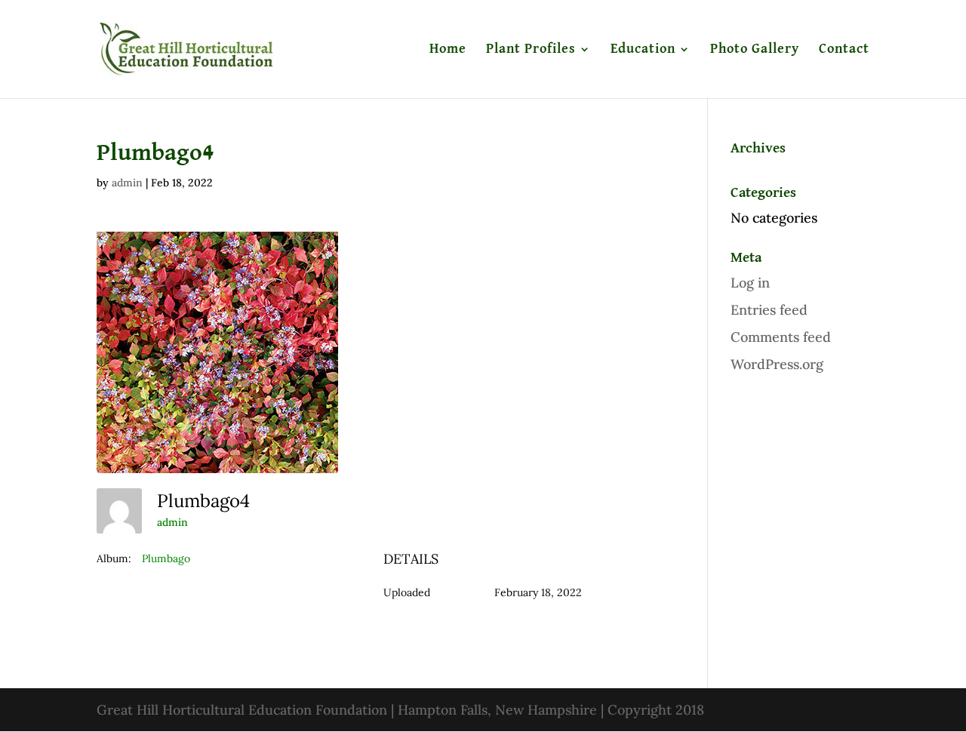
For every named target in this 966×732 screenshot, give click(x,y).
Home (447, 50)
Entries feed (769, 309)
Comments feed (781, 337)
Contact (844, 50)
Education (643, 50)
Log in (750, 282)
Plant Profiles (531, 50)
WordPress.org (777, 364)
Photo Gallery (754, 50)
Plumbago (166, 558)
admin (127, 182)
